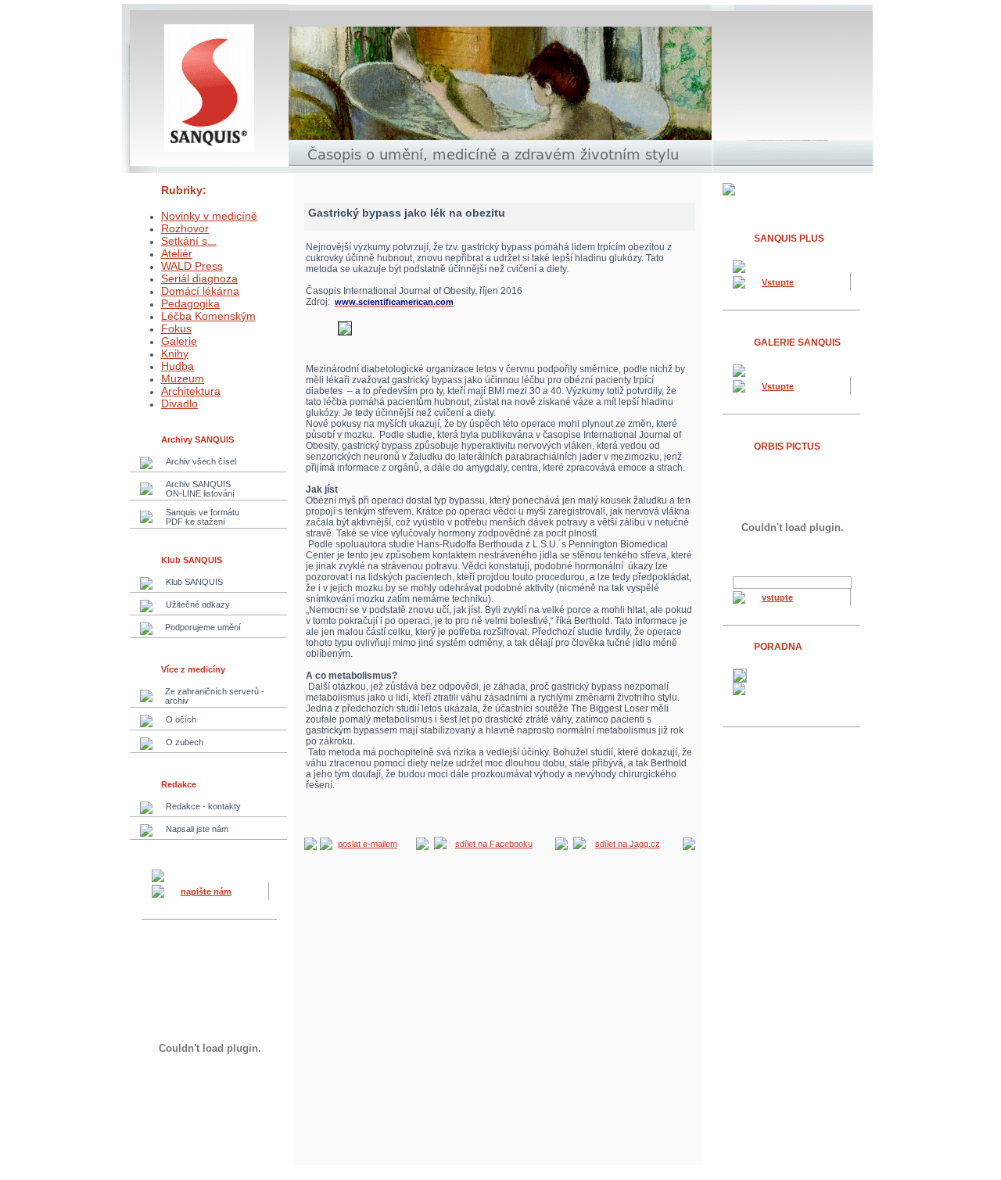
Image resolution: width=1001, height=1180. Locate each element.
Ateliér (176, 253)
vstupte (777, 597)
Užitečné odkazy (198, 604)
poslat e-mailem (367, 843)
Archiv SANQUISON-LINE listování (200, 488)
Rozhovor (185, 228)
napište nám (206, 891)
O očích (181, 719)
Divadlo (179, 403)
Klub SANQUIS (194, 581)
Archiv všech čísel (201, 461)
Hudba (177, 366)
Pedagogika (190, 303)
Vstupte (778, 282)
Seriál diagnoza (199, 278)
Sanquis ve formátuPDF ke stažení (202, 517)
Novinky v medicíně (209, 216)
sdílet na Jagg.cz (627, 843)
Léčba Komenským (208, 316)
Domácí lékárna (200, 291)
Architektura (191, 391)
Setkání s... (189, 241)
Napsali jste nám (197, 829)
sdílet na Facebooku (494, 843)
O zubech (184, 742)
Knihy (174, 353)
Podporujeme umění (203, 627)
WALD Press (192, 266)
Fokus (176, 328)
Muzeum (182, 378)
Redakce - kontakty (203, 806)
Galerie (179, 341)
